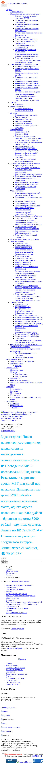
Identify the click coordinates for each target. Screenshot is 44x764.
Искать (4, 563)
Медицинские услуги (14, 359)
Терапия (9, 611)
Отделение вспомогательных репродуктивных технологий (26, 55)
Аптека (13, 102)
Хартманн (19, 104)
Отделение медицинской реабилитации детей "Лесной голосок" (26, 346)
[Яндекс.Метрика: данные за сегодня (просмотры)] (24, 762)
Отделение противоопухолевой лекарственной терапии (27, 207)
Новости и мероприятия (15, 668)
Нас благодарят (21, 374)
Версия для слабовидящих (16, 3)
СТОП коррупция (13, 682)
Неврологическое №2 (23, 265)
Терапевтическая (17, 241)
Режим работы (16, 389)
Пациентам (10, 672)
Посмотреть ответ (8, 708)
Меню (4, 5)
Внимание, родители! (14, 670)
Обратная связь (12, 368)
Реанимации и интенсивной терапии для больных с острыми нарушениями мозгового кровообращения (28, 289)
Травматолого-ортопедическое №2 (29, 319)
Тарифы (18, 366)
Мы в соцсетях (11, 401)
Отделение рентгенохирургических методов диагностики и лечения (28, 340)
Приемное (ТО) (21, 243)
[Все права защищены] (13, 754)
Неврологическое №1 (23, 262)
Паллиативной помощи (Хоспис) (28, 216)
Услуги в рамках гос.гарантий (22, 361)
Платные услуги (16, 364)
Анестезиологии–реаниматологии (24, 64)
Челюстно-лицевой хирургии (27, 321)
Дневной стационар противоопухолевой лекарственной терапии (24, 212)
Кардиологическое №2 (24, 252)
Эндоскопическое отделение (26, 184)
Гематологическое (22, 256)
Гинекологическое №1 (24, 109)
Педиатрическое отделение (26, 115)
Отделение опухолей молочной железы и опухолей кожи (27, 194)
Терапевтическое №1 (23, 246)
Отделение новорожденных (26, 39)
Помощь (14, 581)
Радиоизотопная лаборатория (26, 182)
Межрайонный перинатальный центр (25, 14)
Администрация (16, 12)
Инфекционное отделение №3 (27, 151)
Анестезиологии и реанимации (27, 67)
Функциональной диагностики (27, 168)
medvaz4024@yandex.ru (16, 648)
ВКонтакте (14, 404)
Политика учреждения (15, 678)
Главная (9, 569)
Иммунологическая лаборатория (28, 176)
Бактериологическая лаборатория (28, 174)
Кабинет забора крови (24, 357)
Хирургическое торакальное (26, 315)
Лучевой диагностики (24, 166)
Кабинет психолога (23, 233)
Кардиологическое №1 (24, 250)
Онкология (10, 600)
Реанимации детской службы (26, 83)
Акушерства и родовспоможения (19, 585)
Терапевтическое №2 (23, 248)
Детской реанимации (23, 121)
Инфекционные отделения (16, 594)
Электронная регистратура (16, 674)
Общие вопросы (12, 598)
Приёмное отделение (23, 123)
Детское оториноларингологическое (26, 331)
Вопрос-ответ (15, 378)
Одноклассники (16, 406)
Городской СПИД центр (15, 589)
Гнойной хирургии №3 (24, 311)
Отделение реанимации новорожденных (24, 46)
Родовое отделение (22, 37)
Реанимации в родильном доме (27, 85)
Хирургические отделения (16, 613)
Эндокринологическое (24, 254)
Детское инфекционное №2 (26, 149)
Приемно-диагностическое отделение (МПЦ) (25, 17)
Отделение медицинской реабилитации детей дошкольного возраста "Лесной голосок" (24, 603)
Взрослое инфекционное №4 (26, 153)
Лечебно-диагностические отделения (20, 596)
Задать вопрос (23, 581)
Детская (13, 113)
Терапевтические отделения (17, 608)
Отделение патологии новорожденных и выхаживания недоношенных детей (28, 60)
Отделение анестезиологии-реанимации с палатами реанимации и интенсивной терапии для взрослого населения (28, 221)
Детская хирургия (22, 117)
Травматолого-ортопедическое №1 (29, 317)
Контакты (9, 387)
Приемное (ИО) (21, 134)
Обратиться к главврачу (19, 380)
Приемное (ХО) (21, 305)
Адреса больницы (8, 431)
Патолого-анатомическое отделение (24, 239)
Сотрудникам (11, 680)
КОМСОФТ (37, 756)
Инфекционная (16, 130)
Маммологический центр (25, 201)
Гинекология (11, 587)
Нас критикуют (21, 376)
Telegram (13, 408)
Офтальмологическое (23, 119)
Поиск (3, 558)
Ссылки (9, 676)
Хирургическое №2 (23, 309)
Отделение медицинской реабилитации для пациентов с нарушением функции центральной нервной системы (27, 297)
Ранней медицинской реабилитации (23, 171)
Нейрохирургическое (23, 313)
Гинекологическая (17, 107)
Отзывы (13, 372)
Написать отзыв (16, 370)
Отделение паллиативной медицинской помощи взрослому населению (28, 281)
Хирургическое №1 (23, 307)
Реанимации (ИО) (22, 132)
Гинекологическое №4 (24, 111)
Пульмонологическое (23, 258)
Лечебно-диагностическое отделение (25, 163)
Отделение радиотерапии (25, 203)
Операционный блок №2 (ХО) (27, 336)
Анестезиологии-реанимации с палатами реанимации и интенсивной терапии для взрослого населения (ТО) (27, 274)
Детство (9, 592)
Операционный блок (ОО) (25, 227)
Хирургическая (16, 302)
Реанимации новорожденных (27, 81)
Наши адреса (15, 393)
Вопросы (9, 575)
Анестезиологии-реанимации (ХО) (29, 324)
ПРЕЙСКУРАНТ (12, 684)
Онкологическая (16, 191)
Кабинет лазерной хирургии (26, 231)
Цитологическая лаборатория (27, 229)
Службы (9, 10)
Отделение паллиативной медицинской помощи (25, 160)
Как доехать (15, 395)
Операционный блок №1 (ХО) (27, 334)
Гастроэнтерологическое (25, 260)
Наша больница (12, 666)
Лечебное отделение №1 (24, 147)
